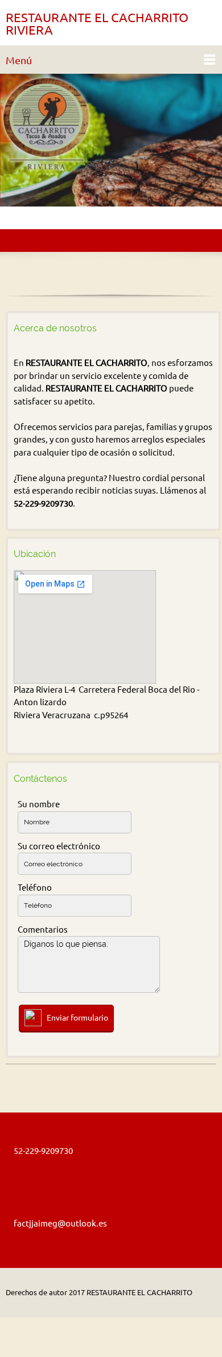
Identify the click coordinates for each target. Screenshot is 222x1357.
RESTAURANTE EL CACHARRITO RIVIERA (97, 23)
